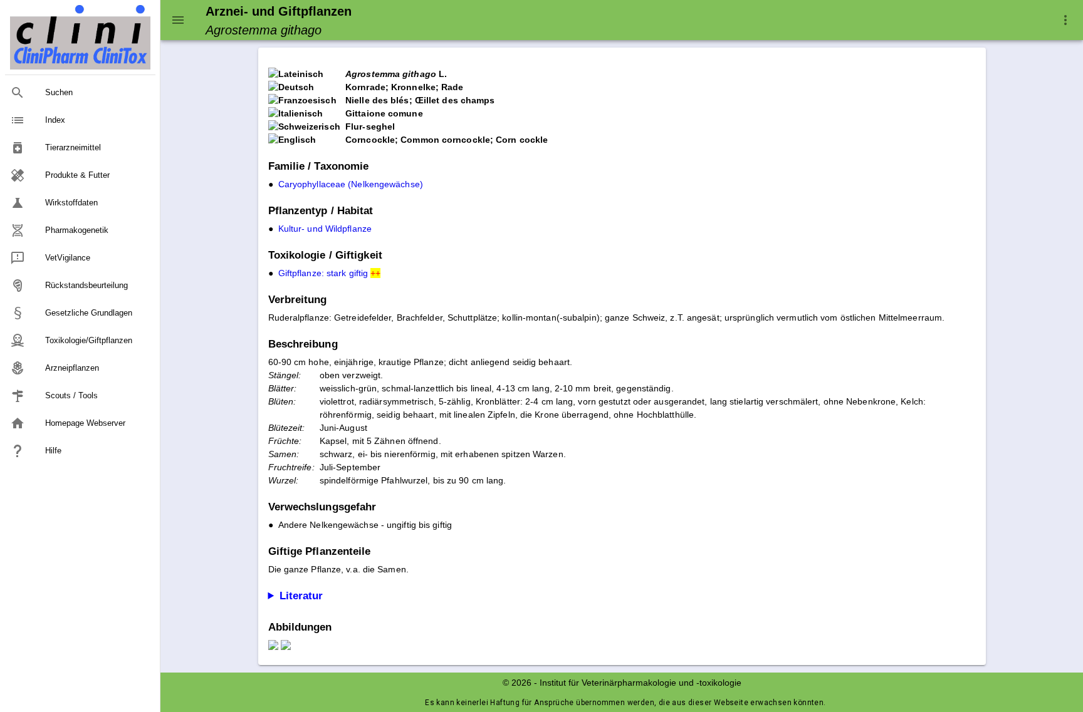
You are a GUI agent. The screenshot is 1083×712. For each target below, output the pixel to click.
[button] (1065, 20)
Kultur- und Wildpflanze (325, 229)
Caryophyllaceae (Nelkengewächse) (350, 184)
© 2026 (517, 683)
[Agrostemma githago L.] (273, 647)
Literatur (301, 596)
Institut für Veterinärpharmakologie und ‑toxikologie (640, 683)
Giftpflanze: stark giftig (329, 273)
